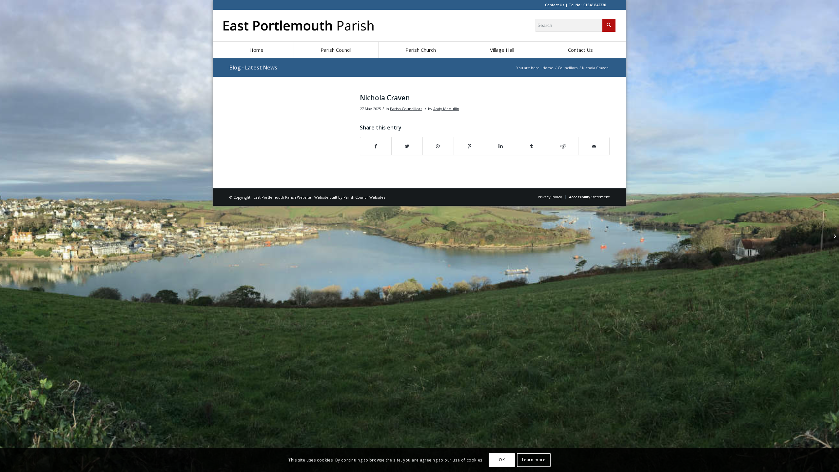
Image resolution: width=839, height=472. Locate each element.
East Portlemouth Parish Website (282, 197)
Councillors (567, 67)
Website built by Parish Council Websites (349, 197)
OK (502, 459)
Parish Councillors (406, 108)
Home (547, 67)
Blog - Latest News (253, 67)
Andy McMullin (446, 108)
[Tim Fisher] (5, 236)
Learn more (534, 459)
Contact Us (554, 4)
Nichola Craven (385, 97)
